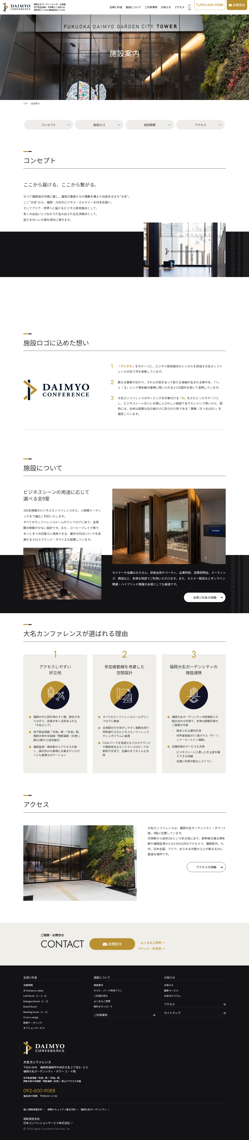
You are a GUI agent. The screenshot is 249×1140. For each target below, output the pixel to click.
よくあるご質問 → (153, 942)
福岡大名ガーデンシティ (94, 1109)
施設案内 (98, 985)
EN (189, 9)
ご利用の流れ (101, 995)
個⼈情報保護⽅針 (32, 1109)
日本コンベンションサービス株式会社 (46, 1123)
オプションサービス (34, 1028)
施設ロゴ (99, 125)
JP (189, 5)
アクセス (179, 7)
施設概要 (150, 125)
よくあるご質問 (102, 1001)
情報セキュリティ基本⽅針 (61, 1109)
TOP (25, 103)
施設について (133, 7)
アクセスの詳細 (206, 867)
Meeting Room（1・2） (36, 1012)
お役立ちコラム (172, 995)
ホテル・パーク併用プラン (108, 990)
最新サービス (171, 990)
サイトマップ (172, 1013)
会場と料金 (116, 7)
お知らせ (166, 7)
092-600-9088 (39, 1090)
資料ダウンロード (103, 1006)
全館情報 (28, 985)
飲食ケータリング (32, 1022)
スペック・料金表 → (151, 948)
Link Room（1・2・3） (35, 995)
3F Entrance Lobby (33, 990)
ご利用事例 (151, 7)
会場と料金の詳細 (204, 597)
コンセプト (48, 125)
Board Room (30, 1006)
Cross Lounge (30, 1017)
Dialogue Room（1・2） (36, 1001)
